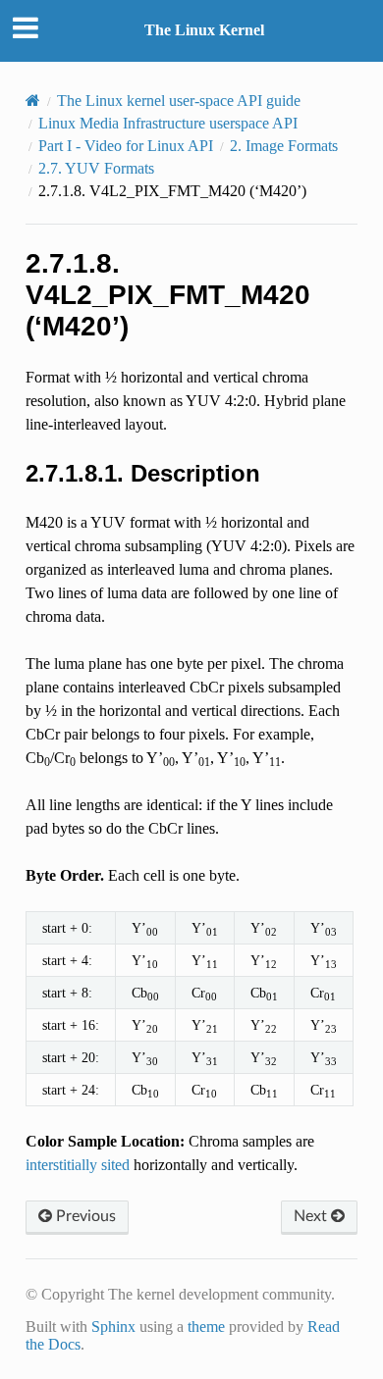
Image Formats (284, 145)
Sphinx (113, 1326)
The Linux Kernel (204, 30)
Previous (84, 1216)
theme (206, 1326)
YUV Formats (96, 168)
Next (312, 1216)
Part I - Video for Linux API (125, 145)
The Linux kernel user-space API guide (179, 100)
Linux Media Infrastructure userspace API (168, 123)
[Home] (33, 100)
